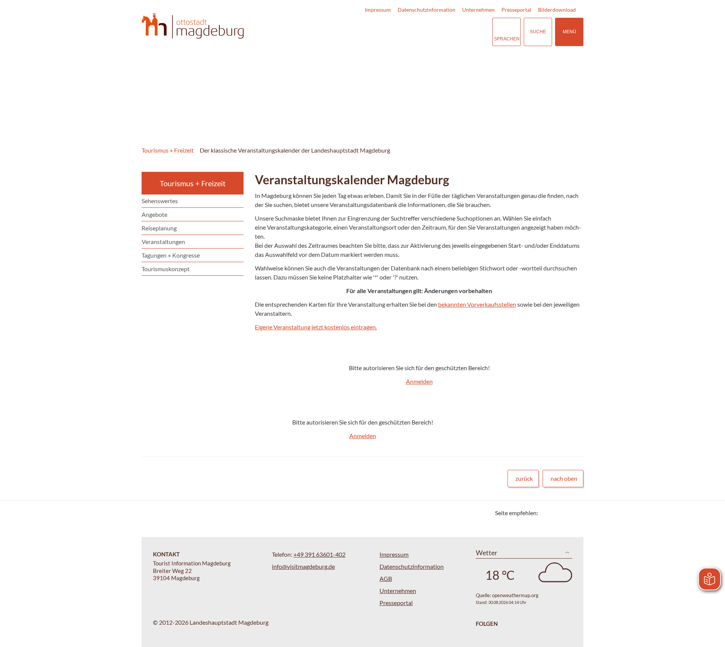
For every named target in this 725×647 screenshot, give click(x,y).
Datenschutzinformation (426, 9)
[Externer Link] (440, 32)
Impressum (378, 9)
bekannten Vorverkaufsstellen (477, 304)
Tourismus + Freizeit (168, 150)
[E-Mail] (565, 512)
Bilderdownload (557, 9)
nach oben (564, 478)
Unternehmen (478, 9)
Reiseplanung (159, 228)
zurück (524, 478)
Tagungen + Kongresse (171, 255)
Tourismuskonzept (166, 268)
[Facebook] (556, 512)
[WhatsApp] (575, 512)
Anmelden (419, 381)
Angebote (154, 214)
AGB (385, 578)
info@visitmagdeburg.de (303, 566)
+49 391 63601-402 (319, 554)
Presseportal (516, 9)
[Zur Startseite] (193, 26)
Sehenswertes (160, 200)
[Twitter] (547, 512)
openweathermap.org (515, 595)
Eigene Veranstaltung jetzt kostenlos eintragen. (316, 326)
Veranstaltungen (163, 241)
